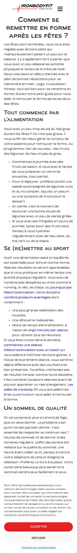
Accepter (38, 526)
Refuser (38, 538)
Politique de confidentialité (39, 547)
